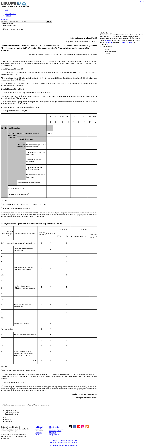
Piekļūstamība (54, 434)
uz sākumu (4, 19)
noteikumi (108, 40)
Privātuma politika (55, 431)
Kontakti (37, 434)
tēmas (7, 12)
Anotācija (107, 54)
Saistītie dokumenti (106, 46)
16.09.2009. (109, 42)
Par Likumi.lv (39, 427)
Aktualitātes (38, 429)
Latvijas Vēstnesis (126, 42)
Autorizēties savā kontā (8, 25)
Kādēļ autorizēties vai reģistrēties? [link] (12, 29)
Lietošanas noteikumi (56, 429)
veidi (6, 10)
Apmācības (38, 433)
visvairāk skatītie (10, 14)
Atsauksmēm (39, 431)
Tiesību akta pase (106, 33)
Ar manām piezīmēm (12, 410)
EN (143, 2)
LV (140, 2)
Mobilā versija (54, 427)
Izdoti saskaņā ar (110, 52)
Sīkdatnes (52, 433)
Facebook (8, 419)
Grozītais (107, 50)
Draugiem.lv (9, 421)
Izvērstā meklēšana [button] (7, 23)
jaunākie (8, 16)
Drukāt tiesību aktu (11, 414)
